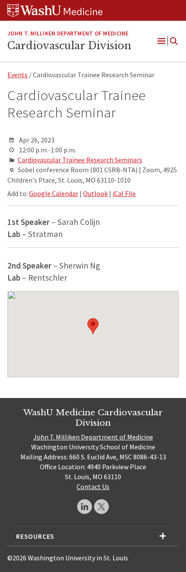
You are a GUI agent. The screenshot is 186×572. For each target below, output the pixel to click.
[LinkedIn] (84, 506)
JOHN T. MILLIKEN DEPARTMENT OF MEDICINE (67, 33)
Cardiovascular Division (69, 46)
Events (17, 74)
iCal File (124, 193)
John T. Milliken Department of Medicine (93, 437)
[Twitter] (101, 506)
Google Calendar (53, 193)
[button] (93, 326)
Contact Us (93, 486)
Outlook (95, 193)
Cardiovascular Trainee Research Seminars (80, 159)
